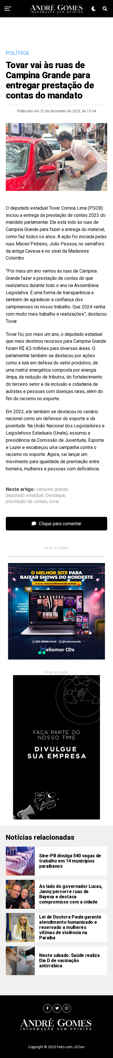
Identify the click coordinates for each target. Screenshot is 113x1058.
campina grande (52, 489)
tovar (54, 501)
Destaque (55, 495)
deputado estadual (24, 495)
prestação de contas (26, 501)
